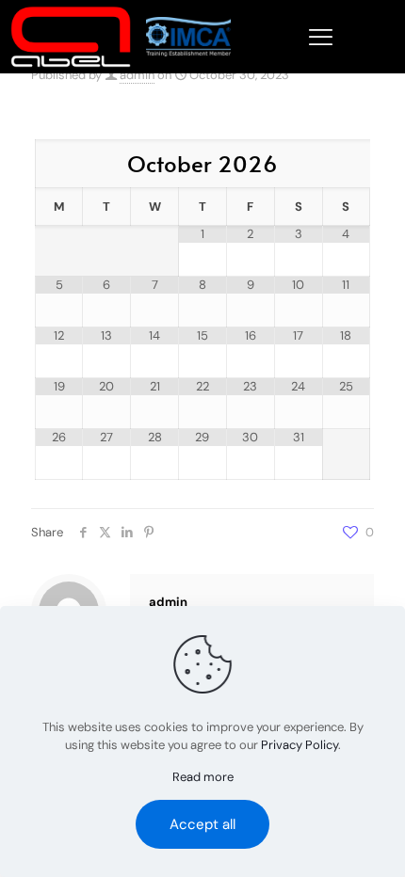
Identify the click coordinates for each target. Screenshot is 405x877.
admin (137, 75)
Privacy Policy (299, 745)
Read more (203, 777)
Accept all (202, 824)
